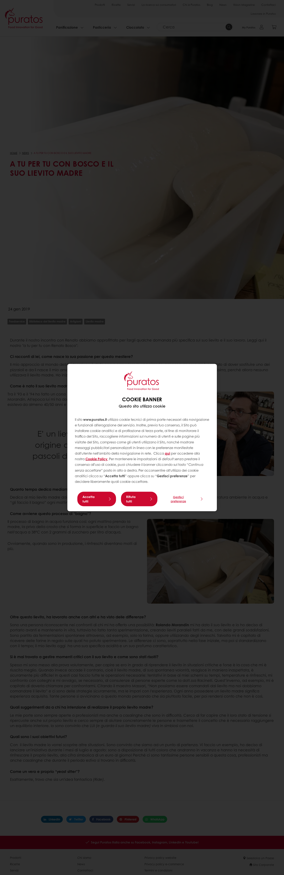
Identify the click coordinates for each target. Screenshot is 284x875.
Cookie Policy (96, 458)
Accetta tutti (89, 499)
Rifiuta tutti (131, 499)
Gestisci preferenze (178, 499)
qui (167, 453)
